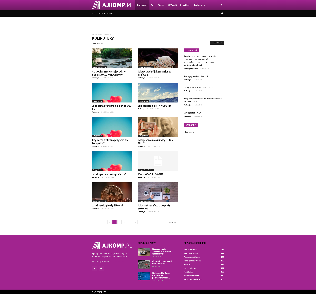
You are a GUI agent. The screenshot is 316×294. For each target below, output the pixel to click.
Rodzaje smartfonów (192, 257)
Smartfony (185, 5)
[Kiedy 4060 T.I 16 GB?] (158, 161)
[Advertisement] (158, 25)
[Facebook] (218, 13)
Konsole (187, 264)
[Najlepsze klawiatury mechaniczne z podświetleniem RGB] (144, 276)
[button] (221, 5)
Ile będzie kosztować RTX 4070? (199, 87)
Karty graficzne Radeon (146, 67)
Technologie (199, 5)
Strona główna (97, 34)
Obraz (161, 5)
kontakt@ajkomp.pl (117, 261)
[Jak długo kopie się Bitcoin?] (112, 192)
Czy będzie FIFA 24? (193, 112)
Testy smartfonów (191, 253)
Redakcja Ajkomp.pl (191, 68)
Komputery (142, 5)
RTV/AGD (172, 5)
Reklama (102, 13)
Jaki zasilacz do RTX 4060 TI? (154, 105)
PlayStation (188, 272)
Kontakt (110, 13)
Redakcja (95, 78)
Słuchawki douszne (191, 275)
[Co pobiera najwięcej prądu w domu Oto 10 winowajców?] (112, 58)
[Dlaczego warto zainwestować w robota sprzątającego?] (144, 252)
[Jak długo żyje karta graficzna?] (112, 161)
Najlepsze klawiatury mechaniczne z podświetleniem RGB (161, 275)
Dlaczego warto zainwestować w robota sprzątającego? (162, 251)
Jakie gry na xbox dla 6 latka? (197, 76)
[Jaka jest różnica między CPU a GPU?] (158, 127)
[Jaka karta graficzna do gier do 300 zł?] (112, 92)
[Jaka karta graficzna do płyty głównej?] (158, 192)
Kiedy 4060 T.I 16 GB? (150, 174)
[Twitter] (222, 13)
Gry (153, 5)
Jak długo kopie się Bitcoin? (107, 205)
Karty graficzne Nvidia (99, 67)
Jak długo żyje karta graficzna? (109, 174)
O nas (94, 13)
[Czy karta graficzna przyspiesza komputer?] (112, 127)
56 (130, 222)
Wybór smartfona (190, 250)
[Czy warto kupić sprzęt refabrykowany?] (144, 264)
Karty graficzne (98, 43)
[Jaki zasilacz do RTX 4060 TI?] (158, 92)
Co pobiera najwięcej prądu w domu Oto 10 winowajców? (109, 73)
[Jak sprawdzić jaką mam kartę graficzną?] (158, 58)
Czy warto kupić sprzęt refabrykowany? (162, 262)
